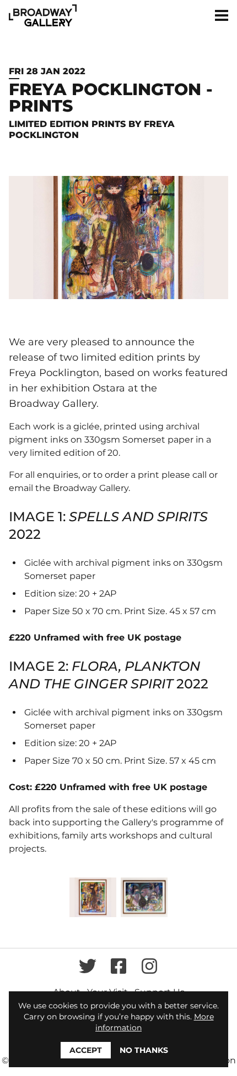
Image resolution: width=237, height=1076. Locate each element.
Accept (85, 1050)
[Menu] (221, 15)
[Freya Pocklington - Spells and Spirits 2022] (92, 897)
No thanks (144, 1050)
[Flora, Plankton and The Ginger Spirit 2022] (144, 897)
